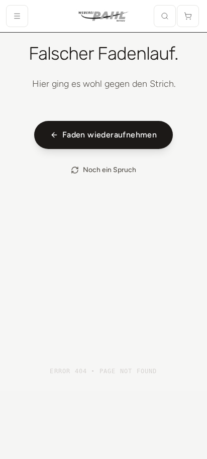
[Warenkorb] (188, 16)
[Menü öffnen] (17, 16)
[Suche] (165, 16)
